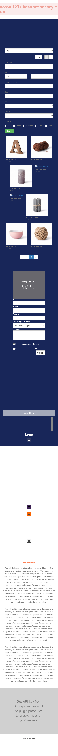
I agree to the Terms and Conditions (30, 349)
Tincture (40, 125)
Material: (8, 122)
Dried (9, 125)
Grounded (29, 125)
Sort (38, 57)
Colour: (7, 112)
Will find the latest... (30, 738)
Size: (6, 92)
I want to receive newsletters (27, 344)
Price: (7, 72)
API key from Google (28, 703)
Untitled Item (11, 159)
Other (50, 125)
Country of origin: (11, 82)
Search (9, 131)
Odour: (7, 102)
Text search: (9, 63)
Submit (40, 352)
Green (18, 125)
